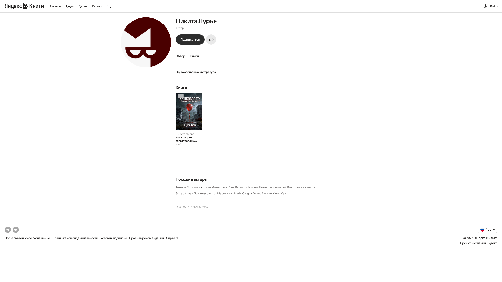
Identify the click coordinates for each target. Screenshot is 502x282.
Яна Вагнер (237, 187)
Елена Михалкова (215, 187)
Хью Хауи (281, 193)
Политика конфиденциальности (75, 238)
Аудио (69, 6)
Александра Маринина (216, 193)
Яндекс (491, 243)
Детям (83, 6)
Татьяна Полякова (260, 187)
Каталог (97, 6)
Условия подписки (113, 238)
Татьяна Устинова (188, 187)
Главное (55, 6)
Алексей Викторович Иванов (295, 187)
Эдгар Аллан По (187, 193)
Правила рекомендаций (146, 238)
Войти (494, 6)
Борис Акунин (262, 193)
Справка (172, 238)
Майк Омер (242, 193)
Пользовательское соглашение (27, 238)
